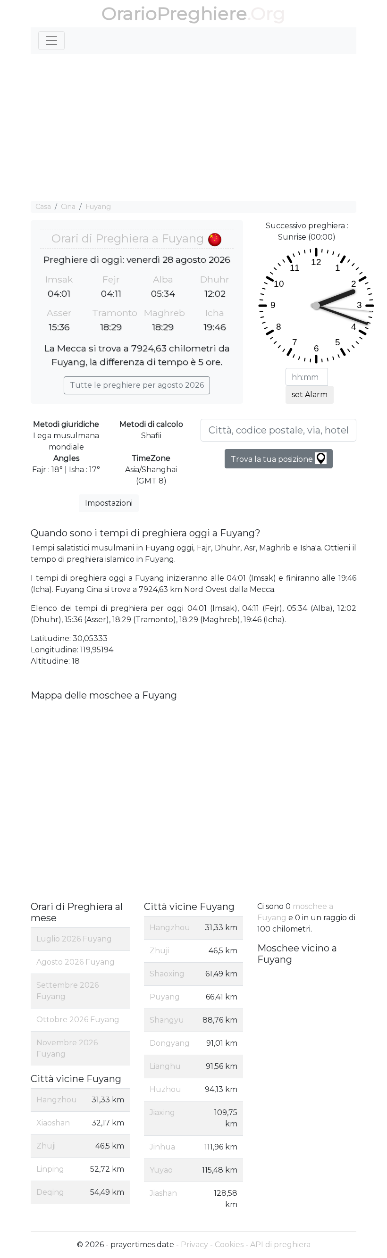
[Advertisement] (193, 127)
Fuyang (98, 206)
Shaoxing (167, 973)
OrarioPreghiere (174, 13)
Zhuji (46, 1145)
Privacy (194, 1244)
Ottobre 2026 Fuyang (77, 1019)
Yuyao (161, 1170)
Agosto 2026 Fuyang (75, 962)
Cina (68, 206)
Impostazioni (109, 503)
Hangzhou (56, 1099)
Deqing (50, 1192)
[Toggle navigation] (51, 40)
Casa (43, 206)
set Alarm (310, 394)
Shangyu (167, 1020)
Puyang (165, 996)
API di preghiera (280, 1244)
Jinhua (162, 1146)
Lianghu (165, 1066)
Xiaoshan (53, 1122)
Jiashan (163, 1193)
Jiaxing (162, 1112)
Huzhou (165, 1089)
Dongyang (170, 1043)
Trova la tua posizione (273, 459)
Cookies (229, 1244)
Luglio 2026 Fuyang (74, 938)
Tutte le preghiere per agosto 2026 (137, 385)
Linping (50, 1169)
